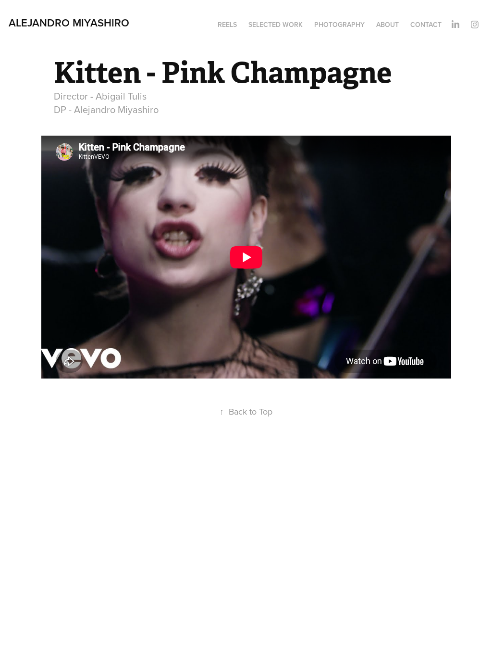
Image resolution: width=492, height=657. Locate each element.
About (387, 24)
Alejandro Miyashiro (69, 22)
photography (339, 24)
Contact (426, 24)
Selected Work (275, 24)
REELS (227, 24)
